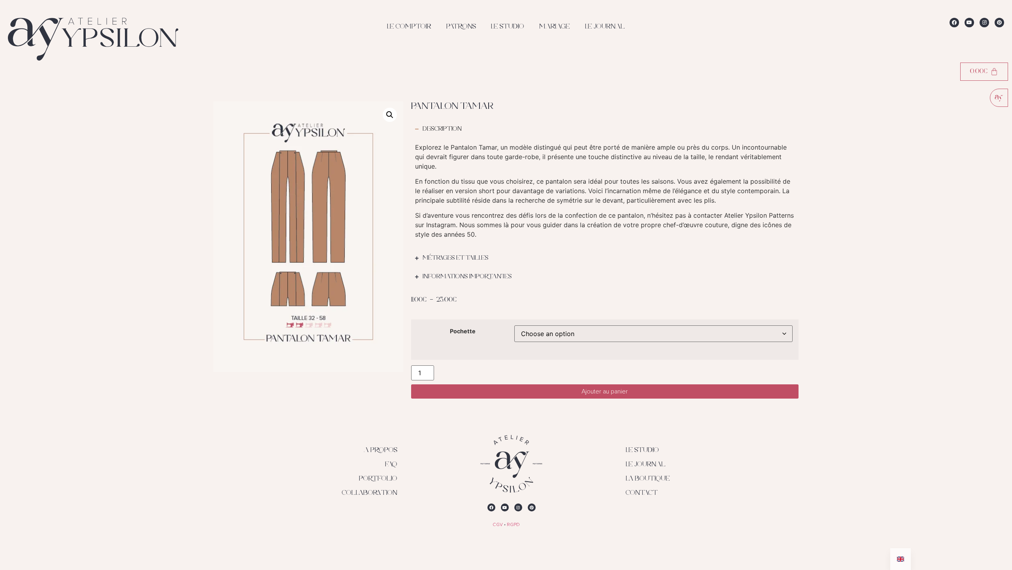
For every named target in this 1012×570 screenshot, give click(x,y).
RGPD (513, 525)
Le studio (507, 27)
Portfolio (378, 479)
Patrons (461, 27)
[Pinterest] (999, 22)
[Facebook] (954, 22)
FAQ (391, 464)
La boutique (648, 479)
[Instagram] (984, 22)
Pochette (463, 331)
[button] (390, 115)
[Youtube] (969, 22)
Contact (642, 493)
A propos (380, 450)
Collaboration (369, 493)
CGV (498, 525)
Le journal (605, 27)
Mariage (554, 27)
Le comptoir (409, 27)
